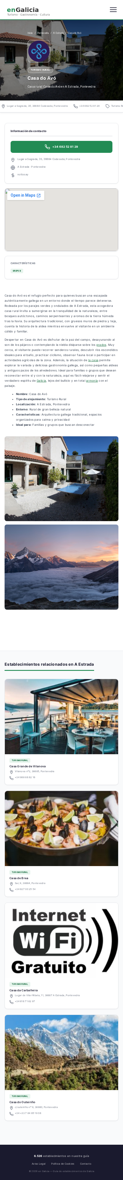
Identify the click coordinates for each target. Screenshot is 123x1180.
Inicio (30, 33)
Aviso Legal (38, 1163)
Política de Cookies (62, 1163)
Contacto (85, 1163)
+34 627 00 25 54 (25, 889)
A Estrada (58, 33)
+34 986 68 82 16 (25, 777)
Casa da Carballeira (23, 990)
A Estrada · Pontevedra (31, 166)
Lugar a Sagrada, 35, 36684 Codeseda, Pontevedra (37, 105)
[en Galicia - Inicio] (31, 10)
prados (101, 344)
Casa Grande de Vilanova (27, 766)
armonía (92, 380)
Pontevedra (43, 33)
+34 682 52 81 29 (89, 105)
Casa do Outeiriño (22, 1102)
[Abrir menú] (113, 10)
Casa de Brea (18, 878)
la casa (93, 360)
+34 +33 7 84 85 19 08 (28, 1113)
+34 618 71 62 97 (25, 1001)
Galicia (41, 380)
